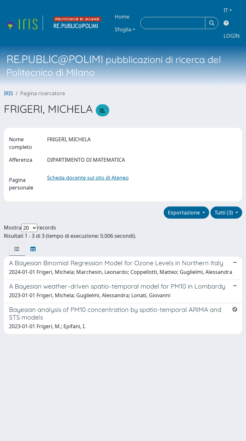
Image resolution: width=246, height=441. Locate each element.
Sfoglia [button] (123, 29)
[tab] (17, 249)
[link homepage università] (77, 23)
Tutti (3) (224, 212)
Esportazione (184, 212)
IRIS (8, 93)
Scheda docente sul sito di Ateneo (88, 177)
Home (122, 16)
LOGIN (232, 35)
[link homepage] (23, 23)
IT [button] (226, 10)
